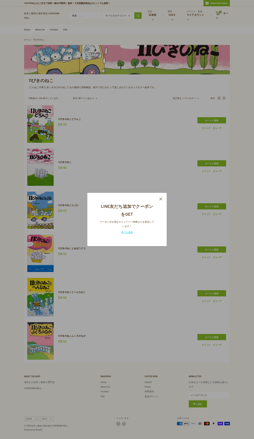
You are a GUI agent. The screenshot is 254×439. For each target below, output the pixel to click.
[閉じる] (160, 198)
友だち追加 (127, 232)
